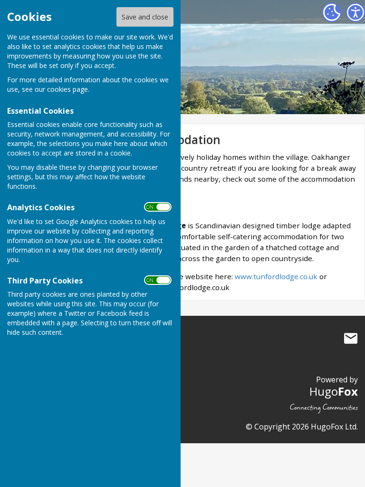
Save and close (145, 16)
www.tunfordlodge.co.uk (276, 276)
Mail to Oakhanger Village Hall (351, 338)
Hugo (333, 391)
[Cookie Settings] (331, 12)
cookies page (67, 89)
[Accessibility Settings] (355, 12)
